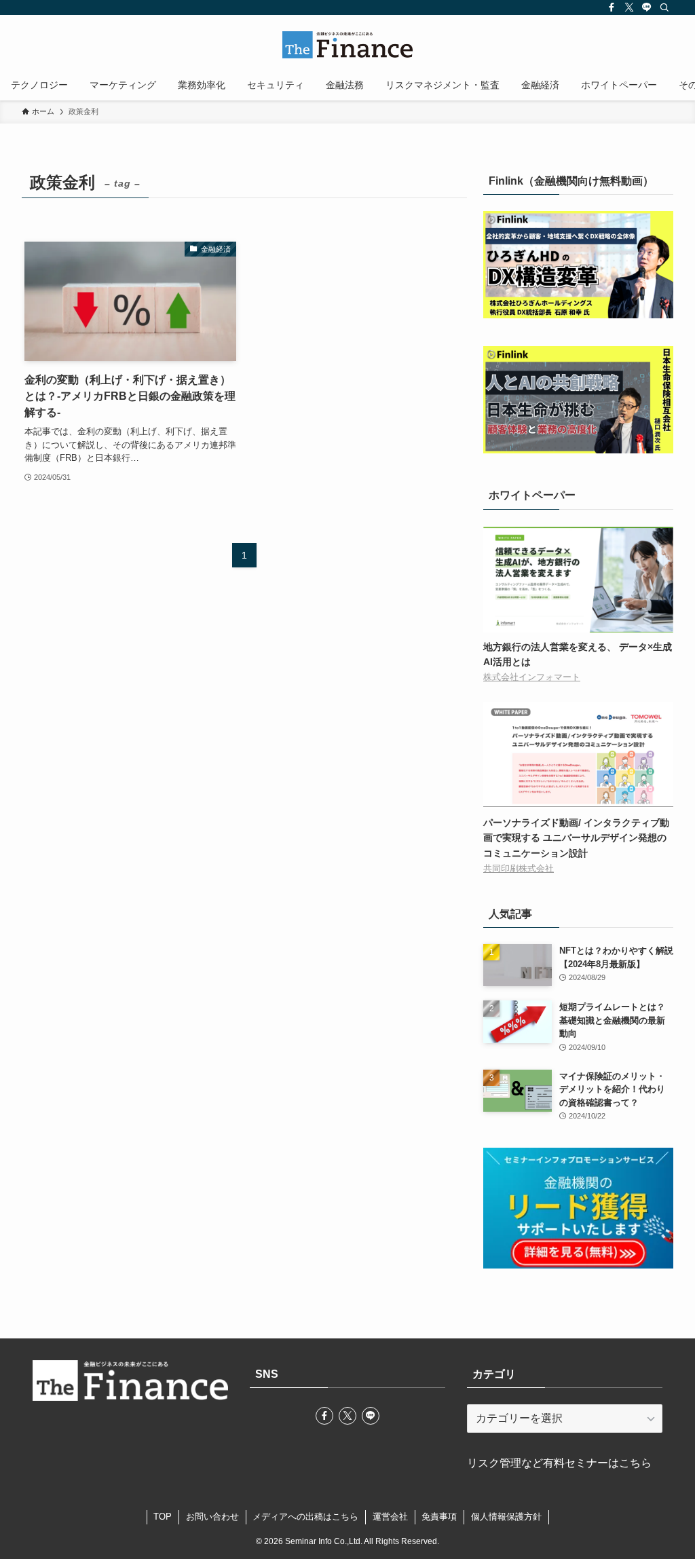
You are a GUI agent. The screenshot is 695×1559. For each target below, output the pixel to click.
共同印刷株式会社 (518, 869)
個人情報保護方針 (506, 1516)
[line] (647, 7)
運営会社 (390, 1516)
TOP (162, 1516)
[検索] (664, 7)
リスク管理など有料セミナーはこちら (559, 1463)
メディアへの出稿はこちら (305, 1516)
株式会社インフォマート (531, 677)
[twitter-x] (629, 7)
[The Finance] (347, 44)
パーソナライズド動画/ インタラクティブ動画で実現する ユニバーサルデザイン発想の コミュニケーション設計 (576, 838)
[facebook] (611, 7)
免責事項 (439, 1516)
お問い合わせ (212, 1516)
